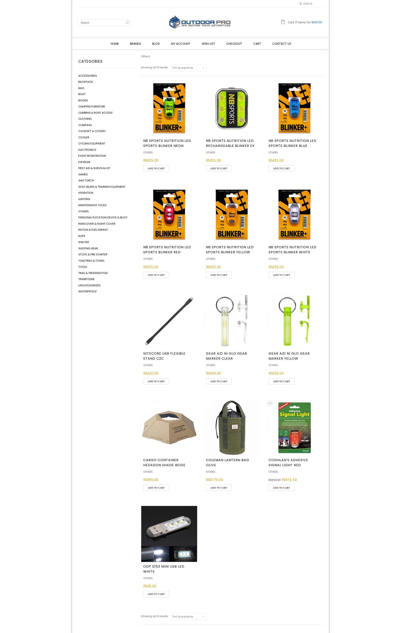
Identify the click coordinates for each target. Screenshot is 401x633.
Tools (82, 267)
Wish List (208, 44)
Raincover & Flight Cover (96, 224)
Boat (82, 94)
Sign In (307, 3)
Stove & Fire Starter (92, 254)
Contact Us (281, 44)
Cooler (83, 137)
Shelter (83, 242)
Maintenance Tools (92, 205)
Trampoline (86, 279)
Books (83, 100)
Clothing (85, 119)
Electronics (87, 150)
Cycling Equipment (91, 143)
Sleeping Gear (88, 248)
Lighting (84, 199)
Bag (81, 88)
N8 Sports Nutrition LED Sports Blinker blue (292, 143)
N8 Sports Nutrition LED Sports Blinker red (167, 250)
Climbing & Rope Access (95, 113)
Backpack (85, 82)
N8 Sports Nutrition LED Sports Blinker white (292, 250)
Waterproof (87, 291)
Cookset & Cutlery (92, 131)
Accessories (87, 76)
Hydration (85, 193)
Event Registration (92, 156)
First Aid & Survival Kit (94, 168)
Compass (85, 125)
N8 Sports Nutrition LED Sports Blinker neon (167, 143)
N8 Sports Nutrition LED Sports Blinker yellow (230, 250)
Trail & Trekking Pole (93, 273)
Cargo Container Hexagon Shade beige (164, 462)
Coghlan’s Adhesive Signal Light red (288, 462)
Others (83, 211)
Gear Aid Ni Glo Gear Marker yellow (289, 356)
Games (83, 174)
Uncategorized (89, 285)
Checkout (234, 44)
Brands (135, 44)
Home (115, 44)
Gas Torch (86, 180)
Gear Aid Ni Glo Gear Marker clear (226, 356)
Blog (156, 44)
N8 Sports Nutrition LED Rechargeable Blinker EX (230, 143)
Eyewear (84, 162)
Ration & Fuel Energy (93, 230)
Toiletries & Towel (91, 261)
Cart (257, 44)
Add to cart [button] (156, 168)
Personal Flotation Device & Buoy (102, 217)
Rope (81, 236)
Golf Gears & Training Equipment (102, 187)
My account (180, 44)
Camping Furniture (91, 106)
